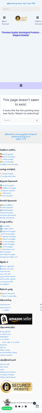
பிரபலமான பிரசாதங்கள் (8, 215)
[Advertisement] (21, 59)
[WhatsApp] (23, 406)
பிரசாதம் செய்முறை (6, 213)
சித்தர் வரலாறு (5, 350)
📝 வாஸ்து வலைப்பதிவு (8, 176)
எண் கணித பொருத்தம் (7, 254)
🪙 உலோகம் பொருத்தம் (8, 239)
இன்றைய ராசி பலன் (7, 269)
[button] (4, 17)
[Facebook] (16, 406)
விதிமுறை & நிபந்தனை (8, 377)
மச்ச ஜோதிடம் (5, 284)
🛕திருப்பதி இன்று (6, 205)
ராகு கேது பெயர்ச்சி (6, 282)
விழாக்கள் (3, 345)
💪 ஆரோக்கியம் (5, 193)
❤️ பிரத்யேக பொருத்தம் (8, 188)
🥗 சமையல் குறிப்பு (6, 196)
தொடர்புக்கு (4, 367)
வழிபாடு (3, 347)
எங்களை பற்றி (4, 364)
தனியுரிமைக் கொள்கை (8, 372)
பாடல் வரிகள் (4, 339)
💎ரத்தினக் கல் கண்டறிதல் (9, 164)
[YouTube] (19, 406)
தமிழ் (9, 3)
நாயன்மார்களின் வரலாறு (8, 352)
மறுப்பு (2, 369)
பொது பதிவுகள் (5, 332)
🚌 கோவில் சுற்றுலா (6, 210)
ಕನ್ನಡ (24, 3)
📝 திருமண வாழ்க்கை (7, 191)
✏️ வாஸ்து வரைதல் (6, 159)
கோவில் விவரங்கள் (6, 207)
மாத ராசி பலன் (5, 271)
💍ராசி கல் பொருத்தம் (7, 234)
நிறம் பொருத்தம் (5, 252)
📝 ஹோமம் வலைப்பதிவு (8, 296)
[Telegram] (26, 406)
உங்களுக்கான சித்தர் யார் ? (9, 257)
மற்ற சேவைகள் (5, 305)
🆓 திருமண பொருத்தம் (8, 231)
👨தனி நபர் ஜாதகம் (6, 154)
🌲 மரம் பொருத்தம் (6, 247)
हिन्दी (33, 3)
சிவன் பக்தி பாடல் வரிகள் (10, 342)
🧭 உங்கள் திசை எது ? (7, 249)
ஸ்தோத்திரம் (4, 337)
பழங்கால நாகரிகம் (6, 355)
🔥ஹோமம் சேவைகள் (7, 293)
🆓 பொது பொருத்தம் (7, 185)
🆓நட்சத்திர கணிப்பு (7, 229)
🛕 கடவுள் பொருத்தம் (7, 242)
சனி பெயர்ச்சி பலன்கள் (8, 279)
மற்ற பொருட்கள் (5, 307)
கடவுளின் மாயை (5, 334)
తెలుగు (20, 3)
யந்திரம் (6, 310)
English (29, 3)
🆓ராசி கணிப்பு (5, 226)
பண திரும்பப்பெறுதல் (7, 375)
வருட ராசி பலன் (5, 274)
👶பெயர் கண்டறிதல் (7, 162)
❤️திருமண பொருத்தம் (7, 157)
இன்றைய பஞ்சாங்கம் (7, 266)
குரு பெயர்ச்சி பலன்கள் (7, 276)
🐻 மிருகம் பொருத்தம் (7, 244)
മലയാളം (14, 3)
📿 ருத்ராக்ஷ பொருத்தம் (8, 236)
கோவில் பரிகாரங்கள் (7, 218)
